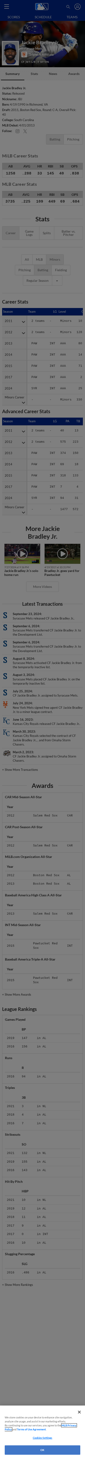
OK (42, 1449)
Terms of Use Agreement (31, 1429)
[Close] (79, 1412)
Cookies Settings (42, 1437)
